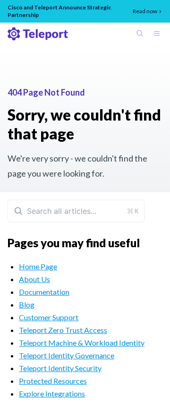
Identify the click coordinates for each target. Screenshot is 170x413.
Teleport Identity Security (60, 368)
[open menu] (158, 34)
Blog (26, 304)
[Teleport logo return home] (38, 33)
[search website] (141, 34)
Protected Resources (53, 380)
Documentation (44, 291)
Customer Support (48, 317)
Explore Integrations (52, 393)
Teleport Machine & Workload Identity (81, 342)
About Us (34, 279)
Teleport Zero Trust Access (63, 329)
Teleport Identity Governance (66, 355)
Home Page (38, 266)
